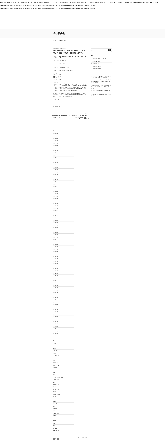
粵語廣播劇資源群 (62, 40)
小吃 (54, 372)
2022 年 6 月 (55, 244)
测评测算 (55, 391)
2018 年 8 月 (55, 319)
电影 (54, 399)
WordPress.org (56, 430)
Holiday (54, 348)
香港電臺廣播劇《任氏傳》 (96, 68)
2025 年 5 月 (55, 169)
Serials (54, 353)
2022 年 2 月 (55, 251)
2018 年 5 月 (55, 321)
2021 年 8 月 (55, 258)
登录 (54, 423)
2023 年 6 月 (55, 225)
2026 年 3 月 (55, 145)
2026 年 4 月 (55, 143)
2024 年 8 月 (55, 191)
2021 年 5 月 (55, 266)
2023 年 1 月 (55, 237)
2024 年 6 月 (55, 196)
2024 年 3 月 (55, 203)
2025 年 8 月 (55, 162)
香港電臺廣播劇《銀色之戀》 (96, 61)
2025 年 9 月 (55, 160)
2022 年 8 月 (55, 242)
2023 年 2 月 (55, 234)
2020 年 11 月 (56, 280)
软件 (54, 411)
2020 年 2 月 (55, 297)
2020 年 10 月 (56, 283)
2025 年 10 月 (56, 157)
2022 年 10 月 (56, 239)
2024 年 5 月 (55, 198)
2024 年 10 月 (56, 186)
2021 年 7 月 (55, 261)
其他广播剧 (55, 362)
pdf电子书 (55, 350)
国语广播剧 (55, 370)
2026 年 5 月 (55, 140)
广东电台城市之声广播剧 (58, 377)
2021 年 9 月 (55, 256)
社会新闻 (55, 403)
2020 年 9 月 (55, 285)
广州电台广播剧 (56, 379)
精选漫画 (55, 408)
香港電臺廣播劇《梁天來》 (96, 63)
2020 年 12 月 (56, 278)
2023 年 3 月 (55, 232)
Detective (55, 346)
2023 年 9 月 (55, 218)
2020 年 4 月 (55, 292)
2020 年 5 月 (55, 290)
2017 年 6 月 (55, 336)
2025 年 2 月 (55, 177)
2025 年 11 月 (56, 155)
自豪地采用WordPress (82, 437)
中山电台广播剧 (56, 355)
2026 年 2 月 (55, 148)
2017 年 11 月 (56, 328)
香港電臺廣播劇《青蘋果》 (96, 66)
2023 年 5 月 (55, 227)
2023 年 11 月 (56, 213)
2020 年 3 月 (55, 295)
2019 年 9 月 (55, 304)
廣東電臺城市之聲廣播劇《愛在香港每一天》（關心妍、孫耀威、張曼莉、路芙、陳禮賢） (101, 81)
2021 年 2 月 (55, 273)
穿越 (54, 406)
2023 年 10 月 (56, 215)
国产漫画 (55, 367)
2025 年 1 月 (55, 179)
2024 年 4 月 (55, 201)
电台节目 (55, 396)
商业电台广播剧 (57, 106)
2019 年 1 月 (55, 311)
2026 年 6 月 (55, 138)
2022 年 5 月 (55, 246)
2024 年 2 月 (55, 205)
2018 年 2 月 (55, 326)
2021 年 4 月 (55, 268)
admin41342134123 (62, 48)
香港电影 (55, 415)
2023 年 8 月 (55, 220)
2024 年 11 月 (56, 184)
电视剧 (54, 401)
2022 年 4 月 (55, 249)
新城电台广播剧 (56, 384)
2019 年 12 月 (56, 299)
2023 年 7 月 (55, 222)
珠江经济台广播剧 (56, 394)
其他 (54, 360)
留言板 (54, 40)
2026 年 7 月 (55, 136)
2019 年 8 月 (55, 307)
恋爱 (54, 382)
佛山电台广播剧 (56, 358)
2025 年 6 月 (55, 167)
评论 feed (55, 428)
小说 (54, 374)
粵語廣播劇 (59, 33)
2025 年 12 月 (56, 152)
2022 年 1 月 (55, 254)
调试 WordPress (94, 2)
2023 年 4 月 (55, 230)
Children (54, 343)
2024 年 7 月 (55, 193)
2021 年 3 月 (55, 270)
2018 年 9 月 (55, 316)
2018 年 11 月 (56, 314)
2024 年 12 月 (56, 181)
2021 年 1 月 (55, 275)
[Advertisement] (82, 19)
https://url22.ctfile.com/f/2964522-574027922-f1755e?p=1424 (72, 56)
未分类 (54, 386)
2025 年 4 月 (55, 172)
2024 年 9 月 (55, 189)
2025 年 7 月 (55, 165)
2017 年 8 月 (55, 333)
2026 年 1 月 (55, 150)
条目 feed (55, 425)
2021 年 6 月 (55, 263)
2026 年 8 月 (55, 133)
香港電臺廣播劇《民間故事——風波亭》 (99, 58)
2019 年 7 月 (55, 309)
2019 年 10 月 (56, 302)
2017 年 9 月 (55, 331)
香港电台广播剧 (56, 413)
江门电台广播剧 (56, 389)
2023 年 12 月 (56, 210)
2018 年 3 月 (55, 323)
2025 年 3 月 (55, 174)
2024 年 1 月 (55, 208)
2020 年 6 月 (55, 287)
